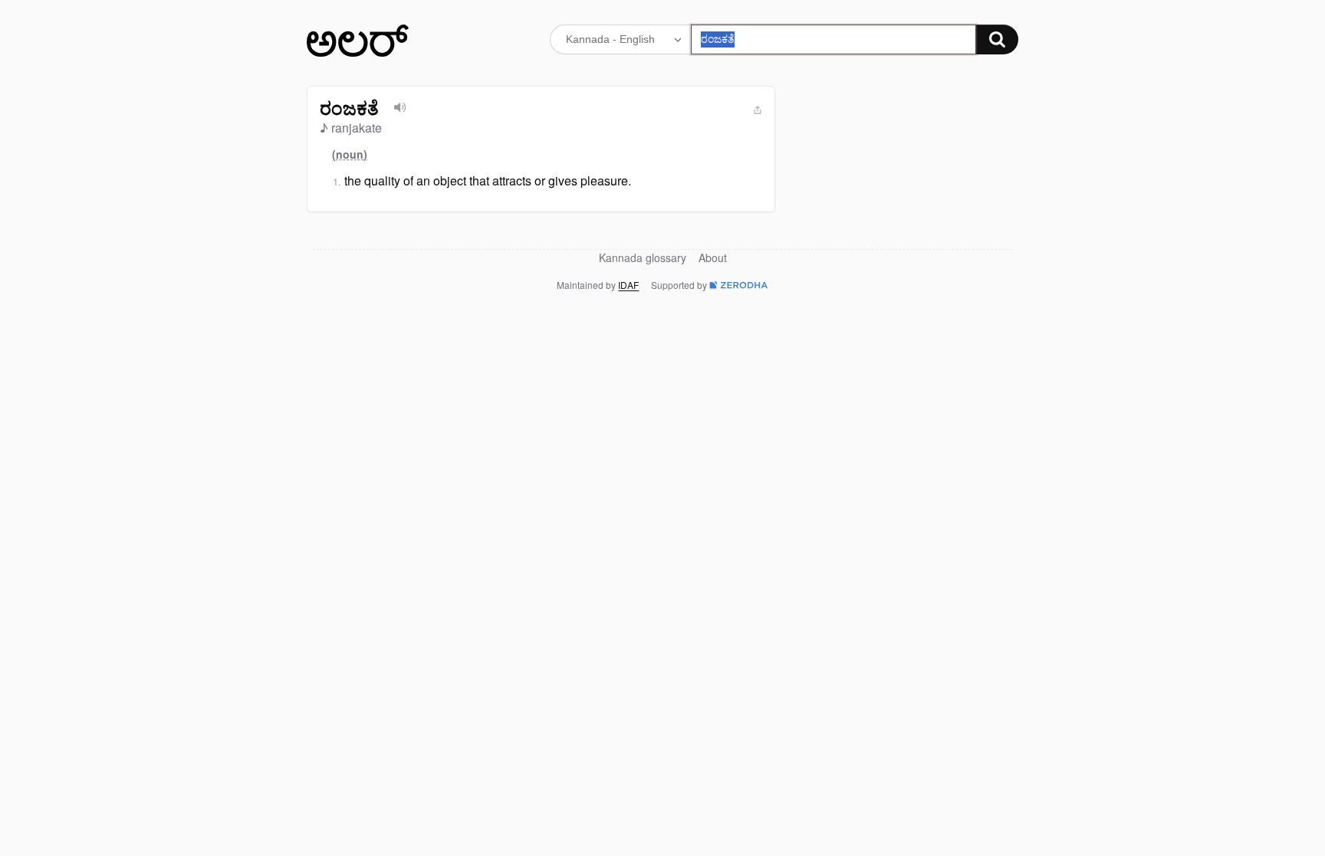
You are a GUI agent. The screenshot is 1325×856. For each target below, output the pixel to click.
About (713, 257)
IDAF (628, 284)
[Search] (997, 39)
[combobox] (834, 39)
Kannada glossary (642, 257)
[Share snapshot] (757, 110)
